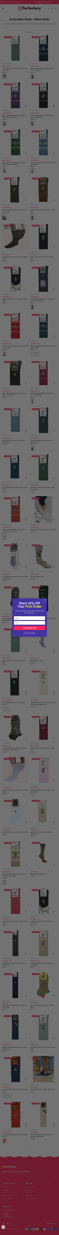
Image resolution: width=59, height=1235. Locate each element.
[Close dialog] (44, 600)
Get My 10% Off (29, 628)
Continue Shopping (29, 633)
